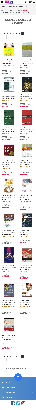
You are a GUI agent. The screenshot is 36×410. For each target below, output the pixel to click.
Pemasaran (14, 14)
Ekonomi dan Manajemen (20, 6)
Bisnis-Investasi (14, 10)
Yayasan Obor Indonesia (6, 166)
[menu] (2, 2)
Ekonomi (6, 8)
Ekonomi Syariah (8, 12)
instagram (23, 403)
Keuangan (17, 12)
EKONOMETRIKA (24, 161)
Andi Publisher (6, 64)
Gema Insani (5, 269)
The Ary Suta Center (8, 99)
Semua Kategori (6, 6)
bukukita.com (21, 408)
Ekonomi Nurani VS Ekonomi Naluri (12, 161)
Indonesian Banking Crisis (27, 95)
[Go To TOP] (18, 377)
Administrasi (4, 10)
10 (4, 37)
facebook (13, 403)
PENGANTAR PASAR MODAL (10, 300)
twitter (18, 403)
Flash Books (5, 199)
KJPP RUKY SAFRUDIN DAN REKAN (26, 65)
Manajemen (25, 12)
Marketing (6, 14)
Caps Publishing (24, 234)
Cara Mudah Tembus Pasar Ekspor (11, 196)
